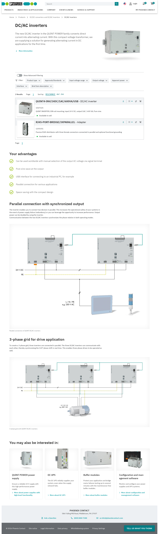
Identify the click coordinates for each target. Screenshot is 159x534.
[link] (79, 108)
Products (9, 10)
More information (25, 51)
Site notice (33, 528)
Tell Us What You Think (139, 528)
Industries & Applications (30, 10)
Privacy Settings (98, 528)
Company (51, 10)
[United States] (124, 3)
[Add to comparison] (135, 101)
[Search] (116, 4)
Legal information (47, 528)
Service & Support (86, 10)
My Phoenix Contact (145, 10)
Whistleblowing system (80, 528)
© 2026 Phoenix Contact (15, 528)
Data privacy (62, 528)
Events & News (66, 10)
